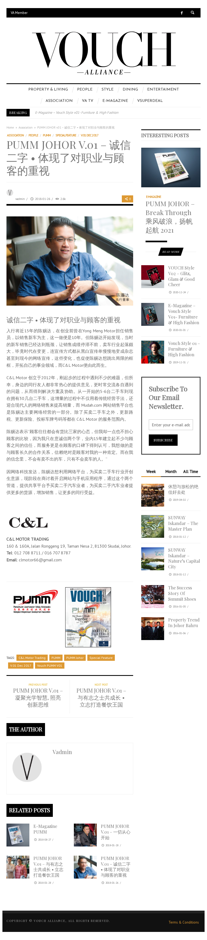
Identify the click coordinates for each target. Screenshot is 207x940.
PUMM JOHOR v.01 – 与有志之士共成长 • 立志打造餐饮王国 (48, 866)
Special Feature (66, 135)
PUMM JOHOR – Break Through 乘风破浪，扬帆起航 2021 (170, 216)
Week (151, 471)
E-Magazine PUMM (45, 829)
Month (171, 471)
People (33, 135)
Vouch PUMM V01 (49, 665)
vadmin (20, 199)
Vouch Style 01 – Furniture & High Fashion (184, 348)
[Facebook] (182, 13)
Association (26, 127)
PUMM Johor (75, 658)
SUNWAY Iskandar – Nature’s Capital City (184, 558)
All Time (190, 471)
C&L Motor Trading (32, 658)
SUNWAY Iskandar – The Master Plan (183, 523)
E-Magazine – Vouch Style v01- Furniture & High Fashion (76, 112)
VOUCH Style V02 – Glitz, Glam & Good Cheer (181, 276)
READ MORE (171, 252)
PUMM (47, 135)
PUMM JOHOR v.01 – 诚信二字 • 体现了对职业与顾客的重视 (115, 866)
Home (10, 127)
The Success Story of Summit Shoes (182, 593)
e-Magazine (153, 197)
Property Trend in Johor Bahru (184, 622)
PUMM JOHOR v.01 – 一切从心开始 (115, 831)
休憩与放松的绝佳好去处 (183, 489)
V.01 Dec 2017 (89, 135)
